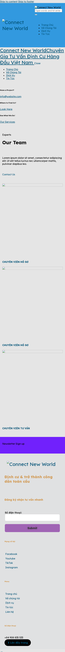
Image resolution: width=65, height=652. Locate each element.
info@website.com (10, 96)
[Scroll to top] (1, 650)
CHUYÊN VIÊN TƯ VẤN (16, 428)
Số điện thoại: (13, 512)
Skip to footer (26, 1)
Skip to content (9, 1)
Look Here (6, 109)
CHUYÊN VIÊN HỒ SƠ (15, 261)
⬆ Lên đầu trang (18, 642)
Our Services (7, 121)
